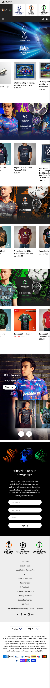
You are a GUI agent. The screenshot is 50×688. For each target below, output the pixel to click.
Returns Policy (25, 583)
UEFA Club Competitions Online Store (21, 636)
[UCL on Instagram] (29, 615)
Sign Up (25, 525)
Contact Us (25, 562)
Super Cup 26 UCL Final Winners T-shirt (23, 169)
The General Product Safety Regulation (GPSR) (25, 608)
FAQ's (25, 574)
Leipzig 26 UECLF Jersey (23, 334)
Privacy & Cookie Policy (25, 591)
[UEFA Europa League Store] (31, 10)
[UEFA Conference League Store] (44, 10)
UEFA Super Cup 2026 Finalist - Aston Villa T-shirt (24, 252)
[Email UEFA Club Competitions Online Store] (32, 615)
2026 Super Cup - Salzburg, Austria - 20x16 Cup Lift (24, 84)
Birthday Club (25, 566)
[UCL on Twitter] (17, 615)
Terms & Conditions (25, 579)
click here (29, 496)
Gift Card (25, 604)
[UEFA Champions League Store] (18, 10)
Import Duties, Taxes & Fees (25, 570)
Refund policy (25, 587)
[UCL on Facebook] (21, 615)
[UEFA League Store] (6, 10)
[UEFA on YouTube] (25, 615)
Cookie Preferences (25, 600)
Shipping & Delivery (25, 596)
